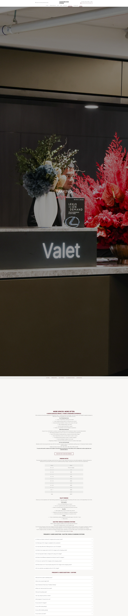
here (72, 531)
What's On (65, 5)
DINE (61, 5)
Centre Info (70, 5)
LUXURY (47, 5)
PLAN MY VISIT (76, 5)
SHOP (58, 5)
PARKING (81, 5)
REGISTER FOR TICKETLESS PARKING (64, 453)
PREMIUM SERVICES (53, 5)
